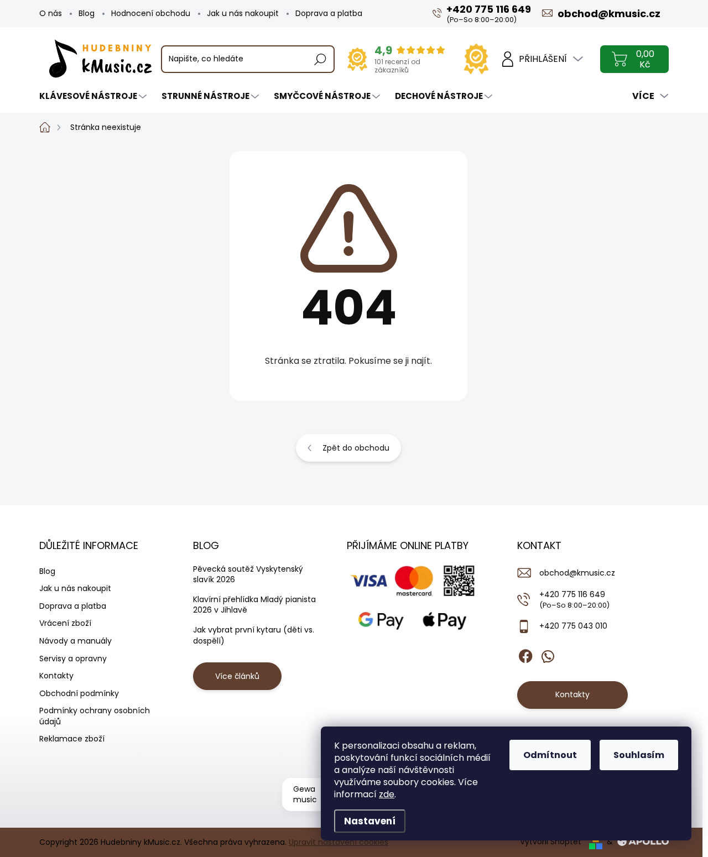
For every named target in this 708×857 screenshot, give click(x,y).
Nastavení (369, 821)
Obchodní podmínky (79, 693)
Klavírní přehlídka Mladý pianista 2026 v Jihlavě (254, 605)
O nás (50, 13)
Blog (87, 13)
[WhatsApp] (547, 654)
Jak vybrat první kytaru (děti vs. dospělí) (253, 635)
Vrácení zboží (65, 623)
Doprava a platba (328, 13)
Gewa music (305, 794)
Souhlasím (638, 755)
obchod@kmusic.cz (577, 572)
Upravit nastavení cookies (338, 842)
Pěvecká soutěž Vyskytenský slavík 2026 (248, 574)
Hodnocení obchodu (150, 13)
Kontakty (56, 675)
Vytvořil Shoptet (550, 841)
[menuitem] (94, 96)
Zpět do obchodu (355, 447)
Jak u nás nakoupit (243, 13)
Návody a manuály (75, 640)
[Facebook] (525, 654)
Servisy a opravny (73, 658)
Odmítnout (550, 755)
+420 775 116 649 (574, 599)
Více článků (237, 676)
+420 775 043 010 (573, 625)
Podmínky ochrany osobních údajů (94, 716)
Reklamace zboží (72, 738)
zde (386, 794)
